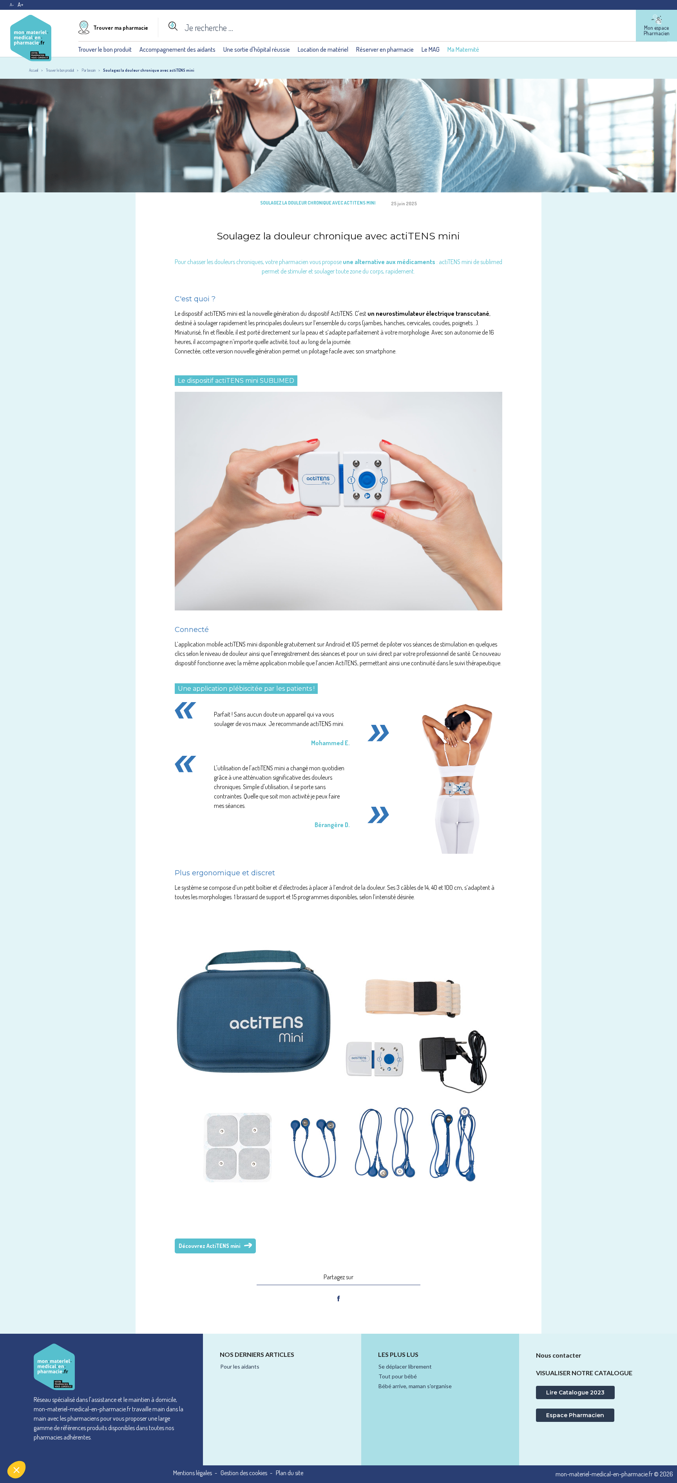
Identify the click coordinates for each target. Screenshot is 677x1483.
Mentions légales (192, 1473)
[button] (16, 1469)
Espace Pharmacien (575, 1415)
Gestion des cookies (244, 1473)
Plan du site (289, 1473)
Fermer (35, 1443)
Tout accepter (145, 1443)
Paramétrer (90, 1443)
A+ (21, 4)
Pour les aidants (239, 1366)
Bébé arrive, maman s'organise (415, 1386)
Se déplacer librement (405, 1366)
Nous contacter (558, 1355)
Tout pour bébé (397, 1376)
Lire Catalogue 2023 (575, 1392)
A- (12, 4)
